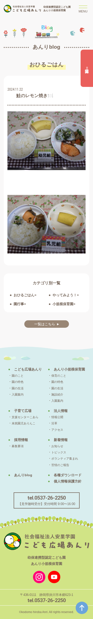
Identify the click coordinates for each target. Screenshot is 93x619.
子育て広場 (22, 411)
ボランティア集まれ (64, 458)
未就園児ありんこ (23, 423)
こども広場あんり (28, 369)
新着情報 (61, 440)
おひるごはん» (25, 295)
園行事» (20, 304)
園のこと (18, 375)
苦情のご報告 (60, 465)
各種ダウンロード (68, 475)
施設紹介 (57, 394)
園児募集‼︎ (87, 68)
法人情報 (61, 411)
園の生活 (18, 388)
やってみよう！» (66, 295)
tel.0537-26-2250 (47, 497)
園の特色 (18, 382)
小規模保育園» (64, 304)
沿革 (54, 423)
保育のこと (58, 375)
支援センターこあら (25, 417)
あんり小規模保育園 (69, 369)
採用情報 (21, 440)
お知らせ (57, 446)
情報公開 (57, 417)
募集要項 (18, 446)
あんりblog (23, 475)
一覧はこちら (44, 324)
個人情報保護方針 (68, 481)
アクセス (57, 430)
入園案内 (18, 394)
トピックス (58, 452)
